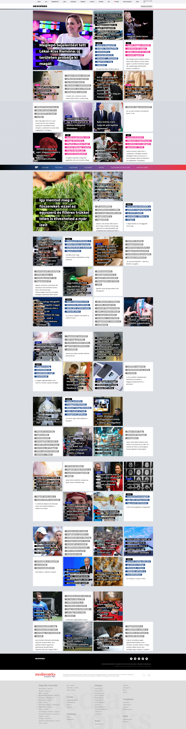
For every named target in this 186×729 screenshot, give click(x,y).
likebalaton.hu (99, 697)
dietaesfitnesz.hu (100, 707)
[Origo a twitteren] (135, 659)
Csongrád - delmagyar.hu (46, 697)
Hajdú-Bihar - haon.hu (45, 707)
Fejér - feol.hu (43, 702)
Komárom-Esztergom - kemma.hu (49, 714)
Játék (137, 1)
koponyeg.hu (127, 704)
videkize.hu (98, 711)
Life (46, 1)
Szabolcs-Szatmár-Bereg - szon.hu (49, 721)
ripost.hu (125, 685)
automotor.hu (99, 691)
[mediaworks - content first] (45, 675)
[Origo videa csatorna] (143, 659)
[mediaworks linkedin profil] (149, 675)
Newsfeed (73, 1)
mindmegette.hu (100, 702)
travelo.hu (98, 704)
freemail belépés (146, 6)
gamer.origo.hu (99, 695)
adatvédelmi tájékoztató (108, 664)
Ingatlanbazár (127, 1)
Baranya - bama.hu (45, 691)
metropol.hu (126, 688)
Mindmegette (55, 1)
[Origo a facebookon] (131, 659)
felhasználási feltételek (121, 664)
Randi (117, 1)
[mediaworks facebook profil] (144, 675)
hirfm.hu (125, 721)
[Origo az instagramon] (139, 659)
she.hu (125, 692)
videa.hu (125, 707)
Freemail (83, 1)
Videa (64, 1)
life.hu (125, 690)
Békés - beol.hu (43, 693)
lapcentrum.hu (127, 709)
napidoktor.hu (99, 700)
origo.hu (69, 707)
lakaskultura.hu (99, 693)
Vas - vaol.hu (71, 685)
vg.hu (68, 717)
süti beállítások (132, 664)
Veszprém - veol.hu (73, 688)
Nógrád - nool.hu (44, 716)
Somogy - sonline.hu (45, 718)
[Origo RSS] (147, 659)
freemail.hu (126, 702)
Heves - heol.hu (43, 709)
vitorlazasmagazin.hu (101, 709)
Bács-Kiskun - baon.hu (46, 688)
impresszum (140, 664)
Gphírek (101, 1)
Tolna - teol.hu (43, 723)
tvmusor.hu (98, 714)
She (109, 1)
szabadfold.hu (71, 702)
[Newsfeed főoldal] (40, 659)
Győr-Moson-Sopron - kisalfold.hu (49, 704)
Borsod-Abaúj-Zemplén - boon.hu (49, 695)
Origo (38, 1)
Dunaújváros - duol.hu (45, 700)
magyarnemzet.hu (72, 700)
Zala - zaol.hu (71, 690)
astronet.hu (98, 688)
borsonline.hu (99, 724)
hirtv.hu (69, 704)
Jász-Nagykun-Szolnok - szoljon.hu (49, 711)
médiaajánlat (147, 664)
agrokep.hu (70, 719)
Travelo (92, 1)
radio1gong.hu (127, 719)
